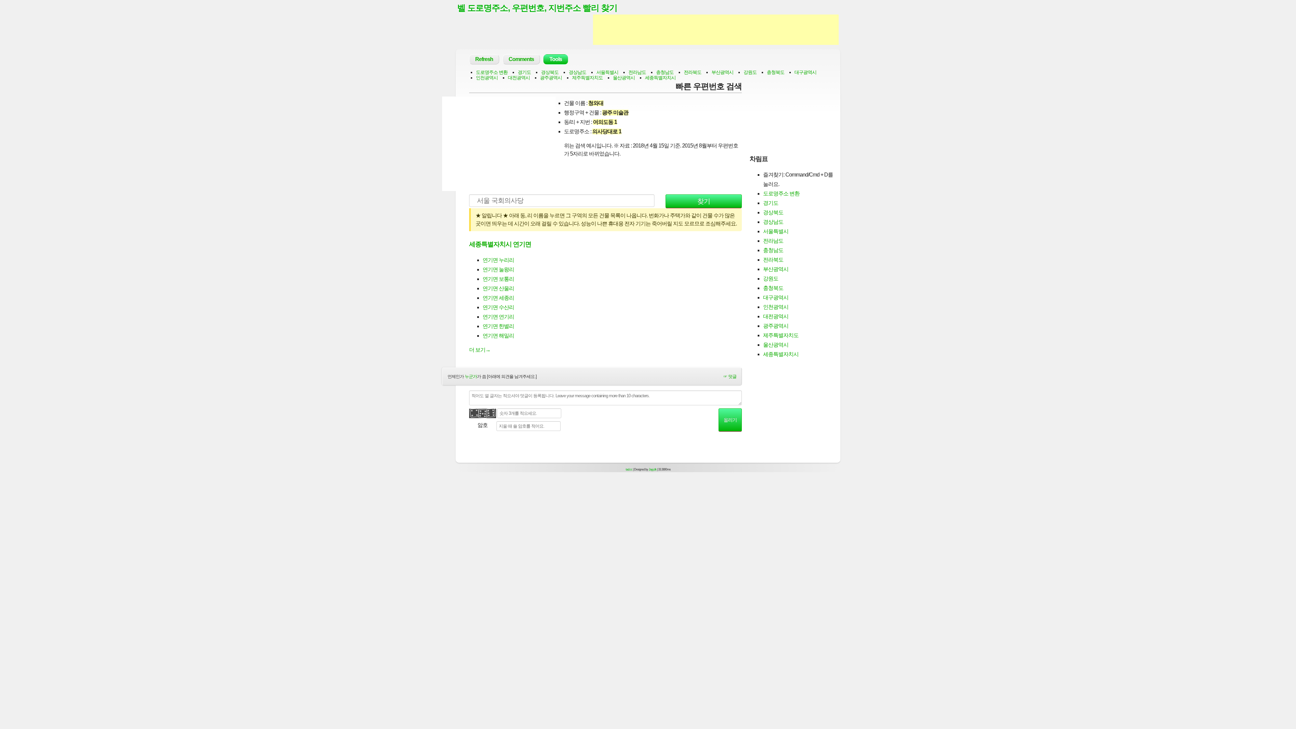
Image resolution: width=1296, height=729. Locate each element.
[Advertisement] (716, 30)
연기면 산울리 (498, 288)
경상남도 (577, 72)
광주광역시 (551, 77)
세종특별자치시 (660, 77)
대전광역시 (519, 77)
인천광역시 (487, 77)
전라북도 (692, 72)
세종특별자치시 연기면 (500, 244)
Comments (521, 59)
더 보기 (479, 350)
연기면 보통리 (498, 279)
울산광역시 (624, 77)
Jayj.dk (652, 469)
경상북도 (550, 72)
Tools (555, 59)
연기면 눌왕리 (498, 269)
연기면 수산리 (498, 307)
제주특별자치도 (587, 77)
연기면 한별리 (498, 326)
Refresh (484, 59)
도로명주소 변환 (492, 72)
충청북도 (775, 72)
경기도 (524, 72)
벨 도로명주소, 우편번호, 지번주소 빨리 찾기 (537, 7)
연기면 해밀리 (498, 336)
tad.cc (629, 469)
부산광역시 (722, 72)
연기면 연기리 (498, 317)
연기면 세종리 (498, 298)
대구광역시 (805, 72)
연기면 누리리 (498, 260)
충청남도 (665, 72)
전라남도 (637, 72)
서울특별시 (607, 72)
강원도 (750, 72)
